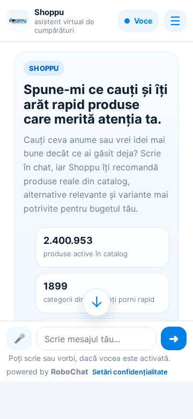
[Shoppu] (17, 21)
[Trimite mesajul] (174, 338)
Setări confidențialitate (130, 371)
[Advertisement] (96, 399)
